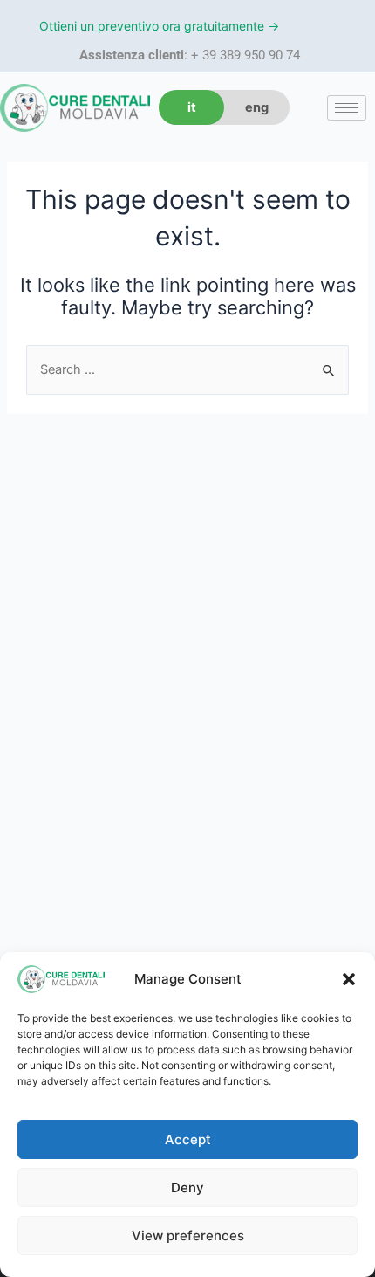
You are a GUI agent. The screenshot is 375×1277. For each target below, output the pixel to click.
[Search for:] (187, 369)
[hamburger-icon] (346, 108)
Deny (187, 1187)
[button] (349, 979)
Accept (188, 1139)
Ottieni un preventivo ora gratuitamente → (159, 25)
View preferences (188, 1235)
